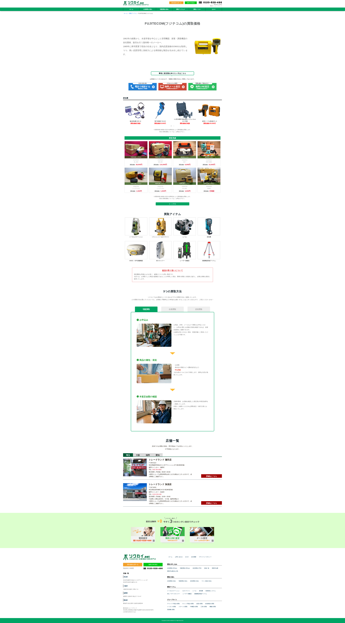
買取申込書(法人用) (172, 571)
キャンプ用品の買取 (188, 603)
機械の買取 (213, 606)
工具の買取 (204, 606)
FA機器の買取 (194, 606)
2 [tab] (174, 126)
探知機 (201, 590)
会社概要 (193, 557)
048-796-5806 (156, 469)
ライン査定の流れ (207, 581)
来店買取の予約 (197, 568)
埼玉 (128, 455)
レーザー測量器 (187, 593)
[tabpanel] (135, 113)
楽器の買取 (199, 603)
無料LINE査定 (191, 3)
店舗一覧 (206, 568)
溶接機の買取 (171, 609)
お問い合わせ (179, 557)
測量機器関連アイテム (200, 593)
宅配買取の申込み (185, 568)
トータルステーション (173, 590)
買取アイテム (180, 9)
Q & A (213, 9)
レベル (194, 590)
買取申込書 (215, 568)
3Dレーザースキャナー (173, 593)
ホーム (131, 9)
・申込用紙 (177, 370)
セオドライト (186, 590)
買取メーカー (197, 9)
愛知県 (126, 600)
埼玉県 (126, 577)
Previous (122, 113)
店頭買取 (198, 309)
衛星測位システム (211, 590)
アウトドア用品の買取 (173, 603)
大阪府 (126, 586)
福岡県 (126, 593)
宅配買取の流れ (164, 9)
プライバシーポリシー (205, 557)
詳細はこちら (211, 476)
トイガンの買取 (171, 606)
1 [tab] (171, 126)
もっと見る (172, 204)
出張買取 (172, 309)
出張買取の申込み (172, 568)
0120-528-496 (156, 494)
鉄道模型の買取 (209, 603)
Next (220, 113)
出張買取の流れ (147, 9)
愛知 (158, 455)
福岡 (148, 455)
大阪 (138, 455)
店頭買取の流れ (194, 581)
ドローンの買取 (183, 606)
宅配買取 (146, 309)
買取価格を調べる (176, 3)
